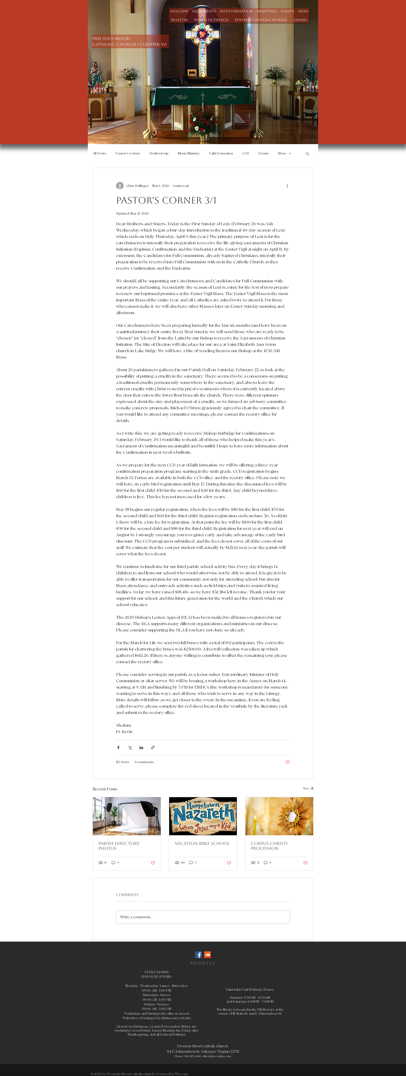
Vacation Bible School (202, 843)
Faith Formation (221, 153)
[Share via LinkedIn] (141, 747)
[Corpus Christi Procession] (279, 816)
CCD (245, 153)
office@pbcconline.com (216, 1056)
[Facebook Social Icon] (198, 954)
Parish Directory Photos (118, 846)
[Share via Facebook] (118, 747)
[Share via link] (153, 747)
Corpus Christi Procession (269, 846)
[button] (204, 11)
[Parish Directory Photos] (127, 816)
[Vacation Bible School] (203, 816)
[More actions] (287, 186)
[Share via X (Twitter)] (130, 747)
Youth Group (159, 153)
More (282, 153)
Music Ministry (189, 153)
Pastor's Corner (128, 153)
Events (263, 153)
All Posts (99, 153)
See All (308, 788)
